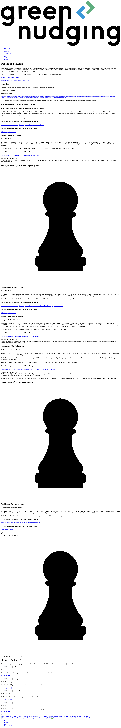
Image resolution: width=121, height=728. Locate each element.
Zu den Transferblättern (7, 700)
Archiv (6, 58)
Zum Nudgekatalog (6, 688)
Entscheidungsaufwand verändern (86, 96)
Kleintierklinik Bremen (7, 529)
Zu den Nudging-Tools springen (10, 77)
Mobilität (13, 80)
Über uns (6, 56)
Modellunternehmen (10, 50)
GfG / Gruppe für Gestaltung (9, 132)
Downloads (7, 724)
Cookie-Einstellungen (10, 725)
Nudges (6, 51)
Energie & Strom (5, 80)
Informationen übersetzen (8, 96)
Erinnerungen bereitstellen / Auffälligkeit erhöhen (37, 97)
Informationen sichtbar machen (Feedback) (27, 96)
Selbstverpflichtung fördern (58, 97)
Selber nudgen (8, 53)
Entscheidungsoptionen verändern (105, 96)
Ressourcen (19, 80)
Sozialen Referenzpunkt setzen (48, 96)
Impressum (7, 721)
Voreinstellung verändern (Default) (66, 96)
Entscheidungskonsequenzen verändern (12, 97)
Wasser (32, 80)
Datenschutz (7, 722)
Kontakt (6, 59)
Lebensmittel (26, 80)
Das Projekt (7, 48)
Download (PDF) (6, 676)
